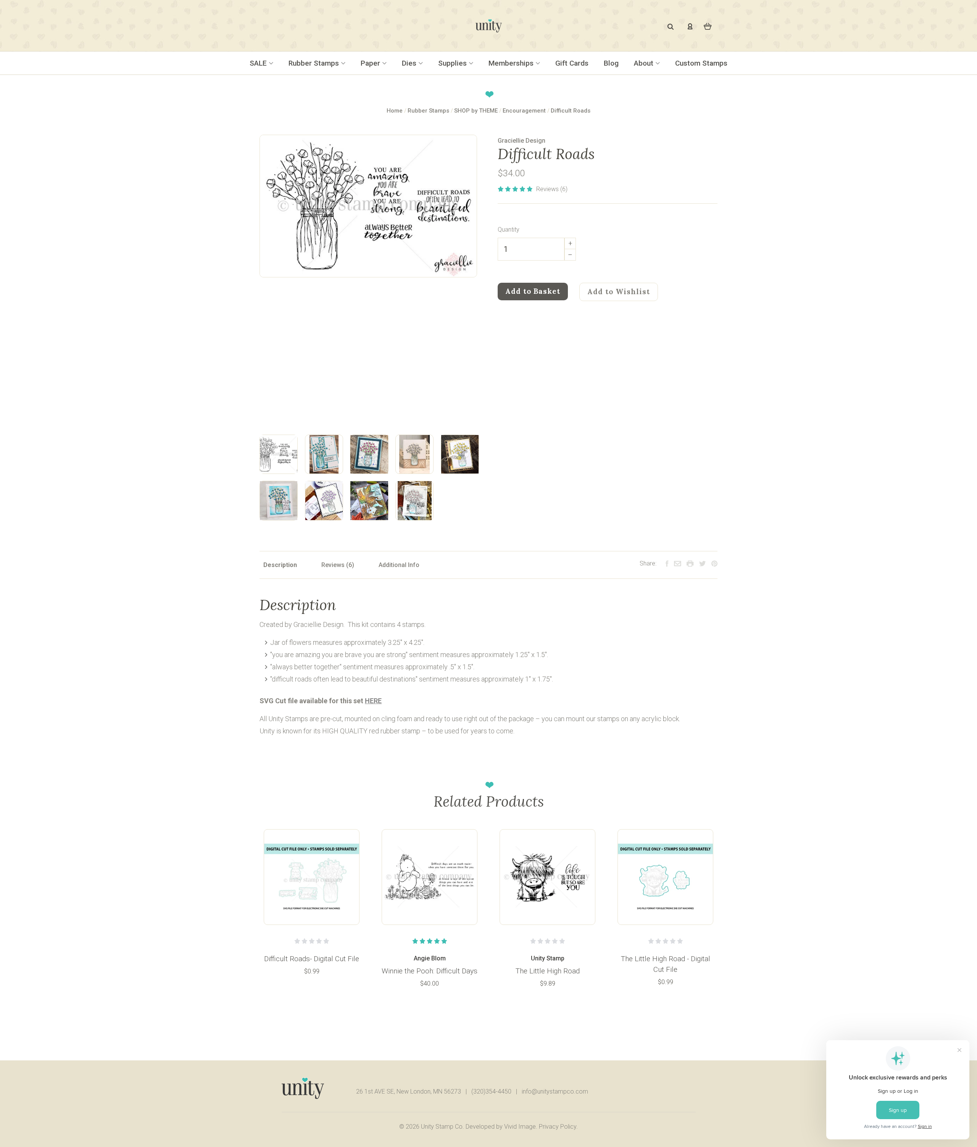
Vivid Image (520, 1126)
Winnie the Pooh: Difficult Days (429, 971)
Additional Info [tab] (399, 565)
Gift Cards (571, 63)
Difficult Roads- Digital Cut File (311, 958)
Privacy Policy (557, 1126)
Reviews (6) (551, 189)
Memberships (511, 63)
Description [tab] (280, 565)
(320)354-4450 (491, 1091)
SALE (259, 63)
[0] (708, 25)
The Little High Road (548, 971)
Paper (371, 63)
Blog (611, 63)
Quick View (312, 876)
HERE (373, 701)
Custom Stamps (701, 63)
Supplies (453, 63)
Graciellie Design (521, 140)
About (644, 63)
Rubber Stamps (315, 63)
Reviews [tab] (333, 565)
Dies (410, 63)
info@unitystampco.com (555, 1091)
